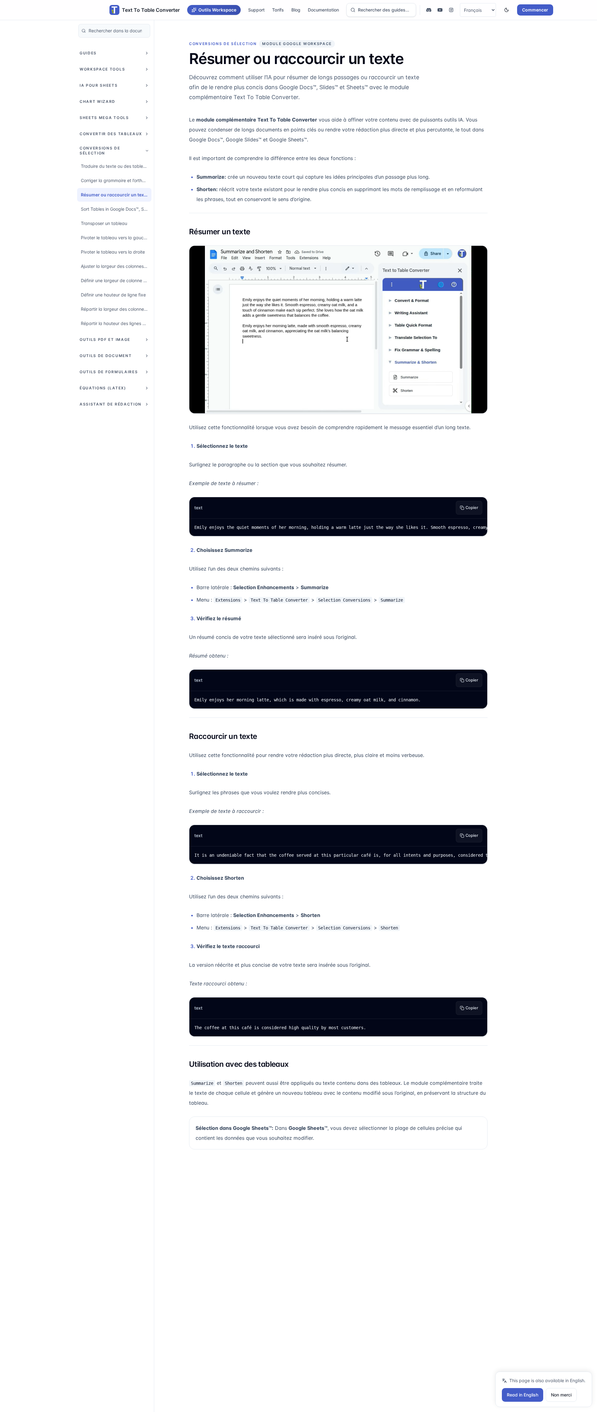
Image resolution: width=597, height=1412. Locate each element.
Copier (471, 507)
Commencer (535, 9)
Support (256, 9)
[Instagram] (451, 10)
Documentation (323, 9)
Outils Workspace (217, 9)
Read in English (522, 1394)
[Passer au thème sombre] (506, 10)
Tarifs (278, 9)
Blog (295, 9)
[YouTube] (440, 10)
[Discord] (429, 10)
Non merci (561, 1394)
